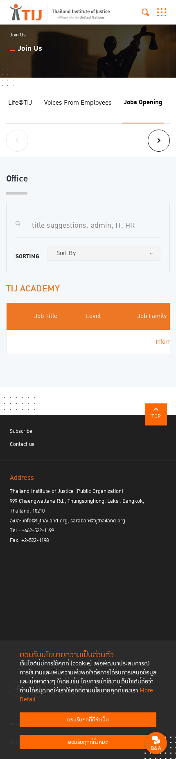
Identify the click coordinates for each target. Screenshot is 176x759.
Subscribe (21, 431)
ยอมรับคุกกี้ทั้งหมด (88, 742)
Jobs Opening (143, 102)
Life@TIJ (20, 102)
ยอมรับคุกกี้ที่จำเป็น (88, 720)
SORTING (27, 256)
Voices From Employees (78, 102)
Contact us (22, 444)
